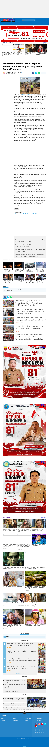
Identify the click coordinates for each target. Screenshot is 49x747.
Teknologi (3, 722)
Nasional (27, 24)
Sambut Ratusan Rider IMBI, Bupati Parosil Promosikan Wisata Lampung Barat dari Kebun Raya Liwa (15, 700)
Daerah (11, 24)
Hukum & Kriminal (28, 718)
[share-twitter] (36, 73)
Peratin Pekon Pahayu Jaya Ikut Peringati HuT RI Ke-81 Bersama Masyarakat (29, 327)
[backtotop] (24, 712)
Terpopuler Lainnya (20, 673)
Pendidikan (21, 24)
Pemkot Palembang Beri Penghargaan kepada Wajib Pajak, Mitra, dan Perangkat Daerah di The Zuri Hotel (15, 686)
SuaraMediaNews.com (27, 94)
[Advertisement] (24, 9)
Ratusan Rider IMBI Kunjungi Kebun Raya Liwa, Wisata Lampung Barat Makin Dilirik (15, 704)
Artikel (16, 24)
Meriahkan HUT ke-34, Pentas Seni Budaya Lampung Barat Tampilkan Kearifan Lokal (20, 644)
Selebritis (39, 720)
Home (3, 24)
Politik (37, 24)
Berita (7, 636)
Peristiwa (16, 208)
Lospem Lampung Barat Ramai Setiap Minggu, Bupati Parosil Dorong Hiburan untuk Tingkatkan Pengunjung (29, 303)
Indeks (7, 24)
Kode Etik (41, 729)
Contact (37, 732)
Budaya (2, 718)
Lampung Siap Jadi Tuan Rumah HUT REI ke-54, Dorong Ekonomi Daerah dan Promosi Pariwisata (15, 681)
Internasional (40, 718)
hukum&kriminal (43, 24)
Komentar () (43, 72)
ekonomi (32, 24)
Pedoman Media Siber (39, 730)
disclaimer (37, 734)
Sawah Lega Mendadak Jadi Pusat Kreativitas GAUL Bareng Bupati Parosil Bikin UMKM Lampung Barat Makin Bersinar (24, 690)
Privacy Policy (42, 732)
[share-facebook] (33, 73)
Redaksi (37, 729)
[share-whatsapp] (39, 73)
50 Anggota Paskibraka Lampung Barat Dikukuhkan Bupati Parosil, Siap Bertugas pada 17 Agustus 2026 (30, 311)
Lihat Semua (24, 343)
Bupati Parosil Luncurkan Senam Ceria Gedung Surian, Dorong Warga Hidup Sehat (30, 319)
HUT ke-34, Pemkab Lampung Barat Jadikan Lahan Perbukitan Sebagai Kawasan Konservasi (21, 659)
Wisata (14, 722)
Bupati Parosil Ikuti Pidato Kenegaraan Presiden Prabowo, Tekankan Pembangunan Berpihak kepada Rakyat (29, 337)
